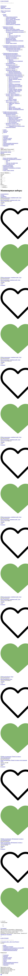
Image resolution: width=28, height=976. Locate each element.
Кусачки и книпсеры (8, 165)
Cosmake (3, 202)
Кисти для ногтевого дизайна (10, 158)
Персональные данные (8, 144)
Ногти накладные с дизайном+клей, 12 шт (10, 200)
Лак (7, 161)
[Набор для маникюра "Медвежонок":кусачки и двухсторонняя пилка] (14, 839)
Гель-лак (8, 160)
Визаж (4, 945)
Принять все (3, 934)
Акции (4, 142)
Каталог (4, 12)
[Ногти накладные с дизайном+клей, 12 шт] (14, 197)
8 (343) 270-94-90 (4, 1)
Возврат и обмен (7, 139)
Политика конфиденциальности (10, 143)
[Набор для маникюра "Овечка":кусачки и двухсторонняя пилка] (14, 757)
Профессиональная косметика (10, 950)
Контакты (5, 137)
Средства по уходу (10, 164)
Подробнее (9, 934)
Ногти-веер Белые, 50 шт (6, 679)
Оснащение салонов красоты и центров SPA (13, 947)
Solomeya (3, 764)
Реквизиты (5, 145)
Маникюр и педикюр (8, 946)
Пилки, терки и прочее (8, 170)
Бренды (5, 140)
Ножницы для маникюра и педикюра (12, 167)
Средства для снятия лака (12, 163)
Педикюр (5, 169)
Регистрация (7, 8)
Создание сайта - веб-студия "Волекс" (10, 941)
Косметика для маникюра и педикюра (12, 159)
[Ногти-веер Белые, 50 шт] (14, 676)
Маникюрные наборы (8, 166)
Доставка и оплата (7, 138)
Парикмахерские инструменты (10, 949)
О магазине (6, 135)
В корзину (3, 205)
